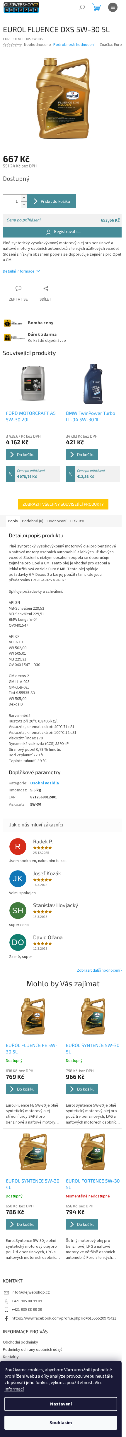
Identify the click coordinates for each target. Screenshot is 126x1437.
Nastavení (61, 1404)
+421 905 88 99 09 (27, 1301)
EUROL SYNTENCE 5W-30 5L (93, 1048)
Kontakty (11, 1357)
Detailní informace (19, 271)
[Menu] (113, 7)
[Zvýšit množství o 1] (24, 198)
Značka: (111, 45)
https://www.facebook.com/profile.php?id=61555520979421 (64, 1318)
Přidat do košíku (55, 201)
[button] (33, 1096)
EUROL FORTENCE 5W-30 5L (93, 1184)
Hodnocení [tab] (56, 521)
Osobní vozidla (44, 783)
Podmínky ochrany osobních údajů (32, 1350)
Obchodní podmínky (20, 1342)
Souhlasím (61, 1422)
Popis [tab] (13, 521)
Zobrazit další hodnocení (98, 970)
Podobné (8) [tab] (32, 521)
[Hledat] (82, 7)
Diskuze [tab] (77, 521)
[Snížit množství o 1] (24, 204)
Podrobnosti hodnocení (74, 45)
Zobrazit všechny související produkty (63, 504)
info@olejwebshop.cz (31, 1292)
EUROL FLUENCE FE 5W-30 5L (31, 1048)
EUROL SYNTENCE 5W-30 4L (32, 1184)
